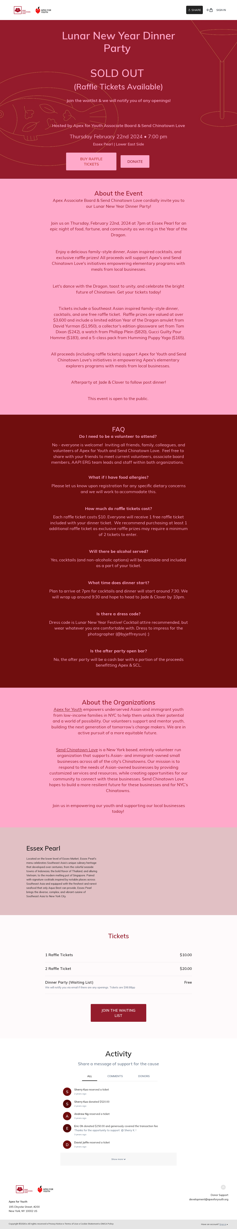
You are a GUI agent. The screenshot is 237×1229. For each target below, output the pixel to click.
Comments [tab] (115, 1076)
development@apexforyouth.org (208, 1199)
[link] (33, 10)
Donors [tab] (144, 1076)
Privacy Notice (55, 1223)
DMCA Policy (107, 1223)
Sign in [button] (221, 10)
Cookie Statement (89, 1223)
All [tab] (89, 1076)
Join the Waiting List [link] (118, 1013)
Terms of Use (71, 1223)
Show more (117, 1159)
